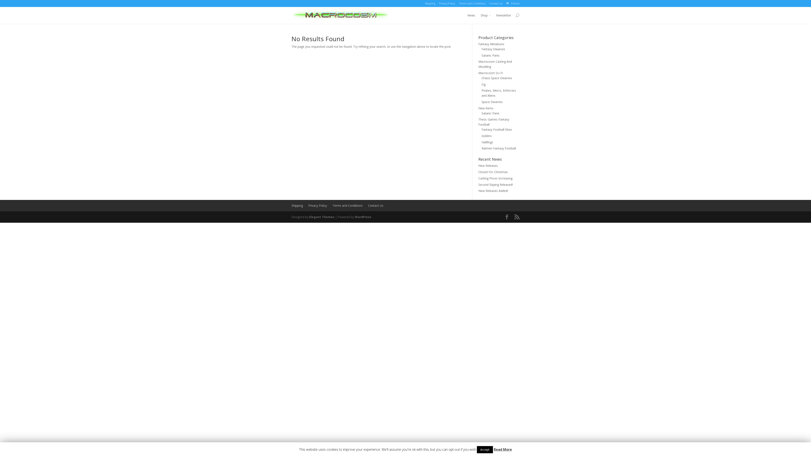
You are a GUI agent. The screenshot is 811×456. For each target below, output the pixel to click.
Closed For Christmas (493, 172)
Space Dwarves (492, 102)
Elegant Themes (321, 217)
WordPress (363, 217)
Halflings (487, 142)
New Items (485, 108)
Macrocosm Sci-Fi (490, 73)
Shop (484, 15)
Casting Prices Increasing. (495, 178)
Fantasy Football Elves (497, 130)
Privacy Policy (447, 3)
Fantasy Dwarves (493, 49)
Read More (503, 449)
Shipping (430, 3)
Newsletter (503, 15)
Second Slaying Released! (495, 185)
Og (484, 84)
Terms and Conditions (472, 3)
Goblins (487, 136)
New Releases (488, 166)
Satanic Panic (491, 55)
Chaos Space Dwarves (497, 78)
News (471, 15)
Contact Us (495, 3)
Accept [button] (485, 450)
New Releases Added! (493, 191)
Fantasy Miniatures (491, 44)
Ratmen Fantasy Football (499, 148)
